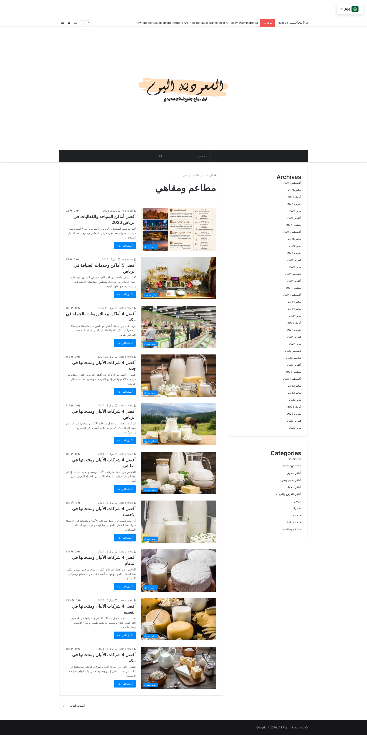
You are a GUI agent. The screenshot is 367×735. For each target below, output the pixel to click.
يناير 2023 (295, 427)
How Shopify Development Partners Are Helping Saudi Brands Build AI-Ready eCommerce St (196, 22)
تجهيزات (296, 508)
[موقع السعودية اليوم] (183, 88)
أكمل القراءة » (125, 245)
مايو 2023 (295, 399)
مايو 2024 (295, 315)
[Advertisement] (183, 9)
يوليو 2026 (294, 189)
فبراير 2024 (294, 336)
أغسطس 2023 (292, 378)
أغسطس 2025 (292, 231)
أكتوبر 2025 (294, 217)
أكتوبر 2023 (294, 364)
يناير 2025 (295, 266)
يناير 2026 (295, 210)
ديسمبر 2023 (293, 350)
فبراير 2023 (294, 420)
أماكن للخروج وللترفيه (288, 494)
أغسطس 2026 (292, 182)
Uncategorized (291, 466)
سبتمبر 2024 (293, 287)
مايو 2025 (295, 245)
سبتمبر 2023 (293, 371)
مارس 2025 (294, 252)
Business (295, 459)
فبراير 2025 (294, 259)
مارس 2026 (294, 203)
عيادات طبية (294, 522)
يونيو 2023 (294, 392)
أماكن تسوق (294, 473)
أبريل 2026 (294, 196)
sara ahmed (126, 308)
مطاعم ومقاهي (292, 529)
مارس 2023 (294, 413)
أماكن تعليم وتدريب (290, 480)
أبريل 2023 (294, 406)
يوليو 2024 (294, 301)
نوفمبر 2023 (293, 357)
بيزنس (297, 501)
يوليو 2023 (294, 385)
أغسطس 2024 (292, 294)
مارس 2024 (294, 329)
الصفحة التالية (77, 705)
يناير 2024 (295, 343)
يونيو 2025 (294, 238)
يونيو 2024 (294, 308)
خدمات (297, 515)
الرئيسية (208, 175)
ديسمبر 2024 (293, 273)
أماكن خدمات (293, 487)
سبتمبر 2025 (293, 224)
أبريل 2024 (294, 322)
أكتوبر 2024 (294, 280)
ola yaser (128, 210)
